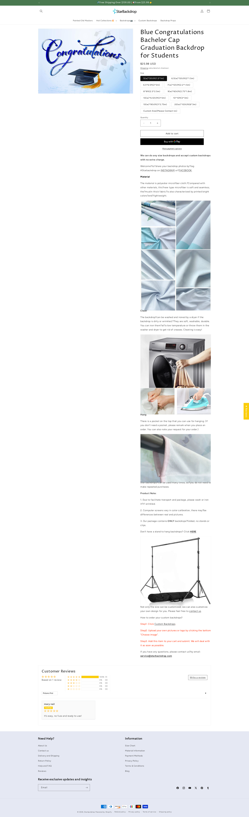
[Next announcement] (210, 2)
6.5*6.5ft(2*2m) (151, 85)
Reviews (42, 771)
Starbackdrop (89, 812)
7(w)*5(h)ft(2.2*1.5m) (178, 85)
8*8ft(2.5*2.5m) (151, 91)
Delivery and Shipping (48, 755)
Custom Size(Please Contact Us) (160, 111)
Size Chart (130, 745)
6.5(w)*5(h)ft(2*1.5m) (182, 78)
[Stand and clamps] (175, 600)
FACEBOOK (185, 170)
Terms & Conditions (134, 766)
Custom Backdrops (164, 624)
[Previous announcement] (39, 2)
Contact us (43, 750)
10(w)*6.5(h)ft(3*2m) (154, 98)
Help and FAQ (45, 766)
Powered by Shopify (104, 812)
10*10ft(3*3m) (180, 98)
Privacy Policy (131, 760)
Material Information (135, 750)
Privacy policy (134, 812)
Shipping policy (165, 812)
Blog (127, 771)
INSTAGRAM (168, 170)
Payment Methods (134, 755)
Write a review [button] (198, 677)
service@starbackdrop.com (156, 656)
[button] (41, 11)
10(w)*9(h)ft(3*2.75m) (155, 104)
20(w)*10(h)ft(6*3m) (185, 104)
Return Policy (44, 760)
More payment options (172, 149)
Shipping (144, 68)
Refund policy (120, 812)
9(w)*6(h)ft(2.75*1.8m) (180, 91)
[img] (68, 711)
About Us (42, 745)
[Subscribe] (86, 787)
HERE (193, 531)
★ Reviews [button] (246, 411)
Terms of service (149, 812)
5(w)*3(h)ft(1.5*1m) (153, 78)
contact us (195, 611)
